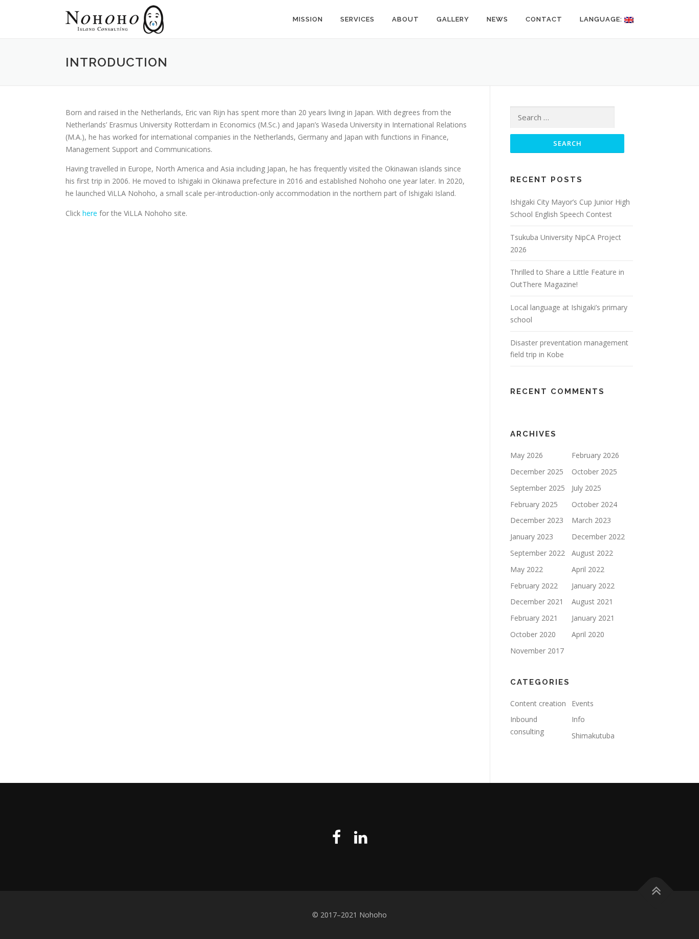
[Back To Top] (656, 891)
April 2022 (588, 569)
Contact (544, 19)
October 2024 (594, 504)
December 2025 (536, 471)
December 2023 (536, 520)
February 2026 (595, 455)
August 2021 (592, 601)
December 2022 (598, 536)
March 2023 (591, 520)
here (89, 213)
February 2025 (534, 504)
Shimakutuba (593, 735)
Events (583, 703)
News (497, 19)
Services (357, 19)
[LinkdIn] (360, 836)
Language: (602, 19)
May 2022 (526, 569)
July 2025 (586, 488)
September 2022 (537, 553)
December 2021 (536, 601)
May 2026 (526, 455)
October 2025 (594, 471)
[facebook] (336, 836)
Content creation (538, 703)
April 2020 (588, 634)
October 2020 (533, 634)
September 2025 (537, 488)
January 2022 (593, 586)
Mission (308, 19)
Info (578, 719)
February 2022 (534, 586)
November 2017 (537, 651)
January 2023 (531, 536)
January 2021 (593, 618)
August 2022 (592, 553)
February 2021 (534, 618)
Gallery (452, 19)
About (405, 19)
